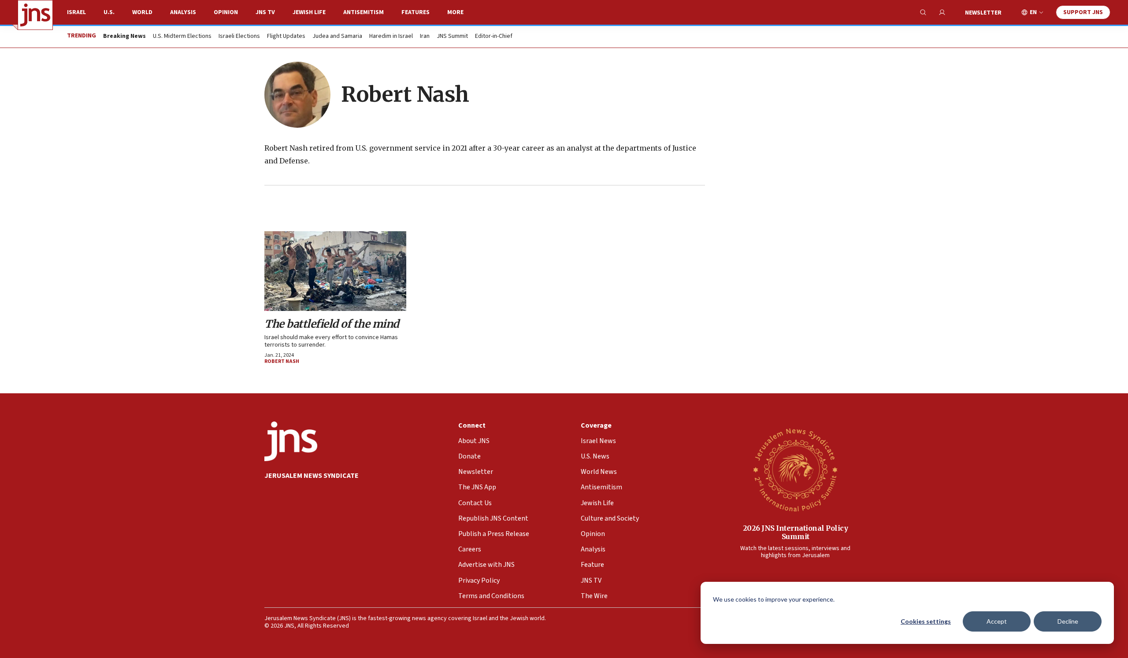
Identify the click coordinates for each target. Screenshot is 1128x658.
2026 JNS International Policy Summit (795, 532)
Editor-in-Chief (493, 37)
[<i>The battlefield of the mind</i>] (335, 271)
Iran (425, 37)
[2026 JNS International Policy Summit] (795, 469)
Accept (997, 621)
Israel (76, 12)
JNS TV (265, 12)
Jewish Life (309, 12)
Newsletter (983, 12)
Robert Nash (281, 361)
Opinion (226, 12)
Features (415, 12)
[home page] (35, 15)
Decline (1068, 621)
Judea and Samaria (337, 37)
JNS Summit (452, 37)
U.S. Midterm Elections (182, 37)
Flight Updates (286, 37)
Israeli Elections (239, 37)
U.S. (109, 12)
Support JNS (1083, 12)
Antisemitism (363, 12)
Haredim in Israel (391, 37)
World (142, 12)
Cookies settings (926, 621)
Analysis (183, 12)
